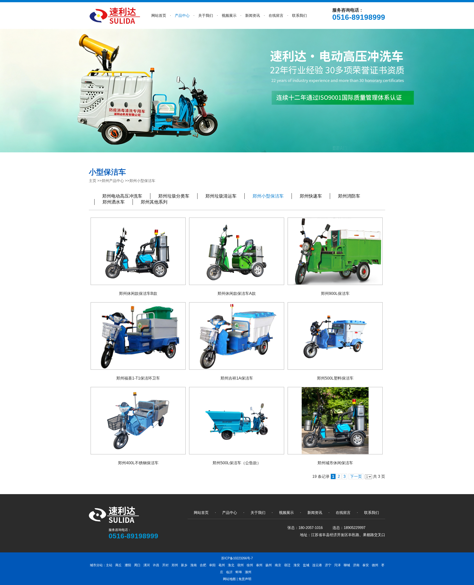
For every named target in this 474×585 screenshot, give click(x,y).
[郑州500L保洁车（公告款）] (236, 420)
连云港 (317, 565)
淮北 (231, 565)
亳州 (221, 565)
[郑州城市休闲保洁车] (335, 420)
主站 (109, 565)
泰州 (259, 565)
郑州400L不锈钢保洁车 (138, 463)
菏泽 (337, 565)
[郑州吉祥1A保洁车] (236, 336)
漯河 (146, 565)
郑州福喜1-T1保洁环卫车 (138, 378)
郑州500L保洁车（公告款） (237, 463)
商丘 (118, 565)
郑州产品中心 (113, 181)
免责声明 (244, 579)
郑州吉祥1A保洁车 (236, 378)
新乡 (184, 565)
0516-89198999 (358, 17)
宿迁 (287, 565)
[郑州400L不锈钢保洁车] (138, 420)
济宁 (328, 565)
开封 (165, 565)
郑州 (175, 565)
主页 (92, 181)
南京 (278, 565)
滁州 (248, 572)
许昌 (156, 565)
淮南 (193, 565)
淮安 (297, 565)
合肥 (203, 565)
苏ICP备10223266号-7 (237, 558)
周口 (137, 565)
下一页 (356, 476)
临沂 (229, 572)
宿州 (240, 565)
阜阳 (212, 565)
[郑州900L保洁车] (335, 251)
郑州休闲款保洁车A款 (236, 293)
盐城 (306, 565)
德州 (375, 565)
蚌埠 (239, 572)
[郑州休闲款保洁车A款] (236, 251)
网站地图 (229, 579)
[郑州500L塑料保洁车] (335, 336)
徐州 (250, 565)
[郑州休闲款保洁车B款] (138, 251)
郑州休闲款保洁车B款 (138, 293)
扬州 (268, 565)
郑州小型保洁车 (142, 181)
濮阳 (128, 565)
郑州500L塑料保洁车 (335, 378)
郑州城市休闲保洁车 (335, 463)
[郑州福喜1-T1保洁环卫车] (138, 336)
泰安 (365, 565)
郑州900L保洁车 (335, 293)
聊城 (347, 565)
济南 (356, 565)
